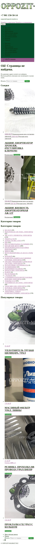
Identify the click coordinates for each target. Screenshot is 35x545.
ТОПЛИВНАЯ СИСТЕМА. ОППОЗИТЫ (19, 283)
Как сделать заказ (10, 35)
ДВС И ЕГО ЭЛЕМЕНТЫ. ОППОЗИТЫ (18, 235)
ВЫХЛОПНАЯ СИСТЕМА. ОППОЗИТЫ (19, 232)
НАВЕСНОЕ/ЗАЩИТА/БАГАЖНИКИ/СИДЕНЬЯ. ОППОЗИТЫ (18, 259)
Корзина (7, 38)
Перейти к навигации (8, 22)
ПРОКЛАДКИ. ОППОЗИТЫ (14, 270)
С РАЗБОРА (9, 275)
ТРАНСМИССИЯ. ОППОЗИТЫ (15, 286)
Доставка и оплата (11, 36)
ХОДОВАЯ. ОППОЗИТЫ (13, 288)
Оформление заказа (11, 33)
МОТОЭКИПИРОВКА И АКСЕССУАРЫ (19, 253)
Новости (7, 29)
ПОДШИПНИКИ (10, 267)
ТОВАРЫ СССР (10, 281)
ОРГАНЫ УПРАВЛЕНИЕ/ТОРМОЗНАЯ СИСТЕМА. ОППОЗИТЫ (18, 262)
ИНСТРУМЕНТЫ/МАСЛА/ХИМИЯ (17, 244)
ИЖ (6, 242)
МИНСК (7, 251)
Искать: (3, 81)
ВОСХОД (8, 230)
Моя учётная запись (11, 534)
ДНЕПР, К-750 (9, 239)
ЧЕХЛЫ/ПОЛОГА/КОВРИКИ (15, 290)
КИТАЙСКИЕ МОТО (12, 246)
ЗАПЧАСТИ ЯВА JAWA (13, 240)
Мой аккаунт (9, 31)
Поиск (27, 81)
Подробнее (8, 474)
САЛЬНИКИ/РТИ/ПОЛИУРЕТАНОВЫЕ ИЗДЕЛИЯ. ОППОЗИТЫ (18, 278)
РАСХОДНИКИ (10, 274)
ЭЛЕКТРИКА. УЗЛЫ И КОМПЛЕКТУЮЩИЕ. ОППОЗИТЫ (17, 292)
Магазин (7, 28)
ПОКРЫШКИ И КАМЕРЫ (14, 268)
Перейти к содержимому (24, 22)
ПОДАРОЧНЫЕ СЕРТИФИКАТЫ (16, 265)
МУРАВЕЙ (8, 256)
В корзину (16, 155)
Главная (7, 40)
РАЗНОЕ (8, 272)
